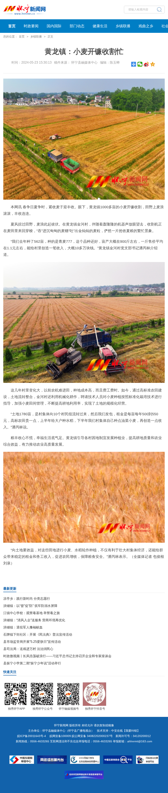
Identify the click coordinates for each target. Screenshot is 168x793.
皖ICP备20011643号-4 (31, 736)
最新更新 (9, 588)
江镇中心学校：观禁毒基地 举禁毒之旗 (31, 613)
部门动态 (77, 26)
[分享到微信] (140, 64)
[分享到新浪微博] (146, 64)
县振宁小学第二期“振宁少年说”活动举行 (32, 663)
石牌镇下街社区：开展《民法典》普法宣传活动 (37, 634)
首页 (12, 26)
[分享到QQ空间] (152, 64)
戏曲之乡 (145, 26)
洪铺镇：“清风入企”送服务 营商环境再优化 (34, 620)
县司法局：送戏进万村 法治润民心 (28, 649)
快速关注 (9, 672)
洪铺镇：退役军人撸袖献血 (23, 627)
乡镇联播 (123, 26)
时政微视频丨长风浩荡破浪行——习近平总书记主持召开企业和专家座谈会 (57, 656)
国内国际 (54, 26)
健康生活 (100, 26)
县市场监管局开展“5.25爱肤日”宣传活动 (32, 641)
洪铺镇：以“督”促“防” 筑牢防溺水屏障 (30, 606)
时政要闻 (31, 26)
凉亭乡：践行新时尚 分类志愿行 (26, 598)
